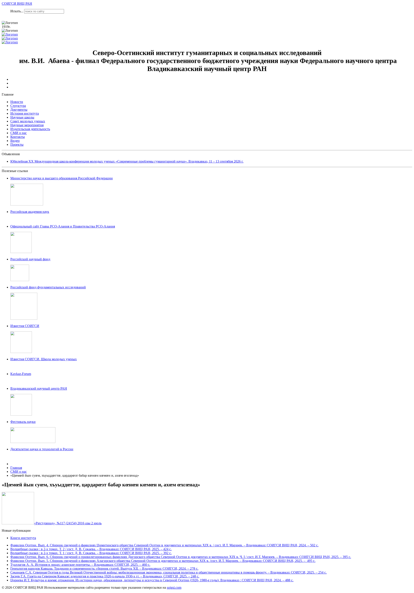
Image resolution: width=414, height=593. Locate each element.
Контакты (17, 137)
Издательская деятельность (30, 129)
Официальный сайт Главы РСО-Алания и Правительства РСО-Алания (62, 226)
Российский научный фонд (30, 259)
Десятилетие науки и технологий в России (41, 449)
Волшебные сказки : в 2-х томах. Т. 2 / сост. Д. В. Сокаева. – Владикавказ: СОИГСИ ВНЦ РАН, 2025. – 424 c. (91, 549)
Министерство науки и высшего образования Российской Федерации (61, 178)
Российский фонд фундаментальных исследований (48, 287)
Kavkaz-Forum (20, 374)
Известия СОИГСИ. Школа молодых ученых (43, 359)
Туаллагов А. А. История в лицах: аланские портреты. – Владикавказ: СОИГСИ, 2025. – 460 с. (80, 564)
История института (24, 113)
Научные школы (22, 117)
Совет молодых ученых (27, 121)
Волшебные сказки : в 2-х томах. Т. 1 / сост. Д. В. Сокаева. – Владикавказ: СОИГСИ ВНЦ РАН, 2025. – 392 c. (91, 553)
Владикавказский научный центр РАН (38, 388)
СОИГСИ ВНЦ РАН (17, 3)
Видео (15, 140)
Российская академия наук (29, 211)
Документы (18, 109)
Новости (16, 102)
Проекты (17, 144)
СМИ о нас (18, 133)
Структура (18, 106)
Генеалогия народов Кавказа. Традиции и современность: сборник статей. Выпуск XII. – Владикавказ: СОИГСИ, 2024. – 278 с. (104, 568)
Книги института (23, 538)
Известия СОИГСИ (24, 326)
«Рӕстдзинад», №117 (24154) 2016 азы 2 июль (68, 523)
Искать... (16, 11)
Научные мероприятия (27, 125)
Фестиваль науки (23, 422)
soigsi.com (174, 587)
